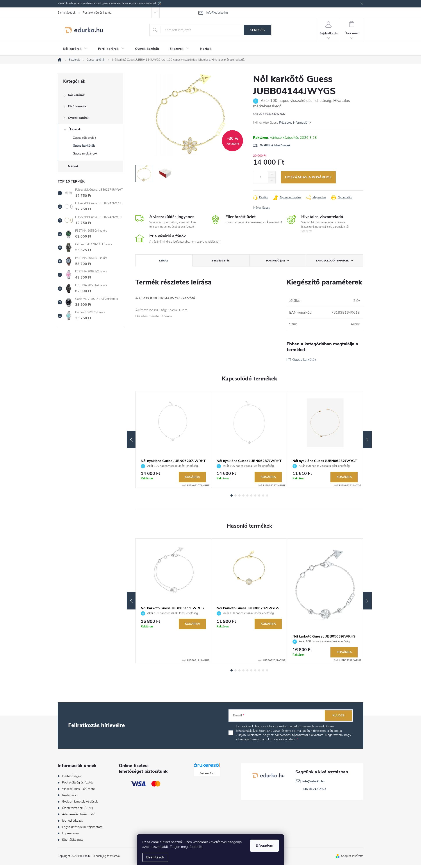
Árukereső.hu (207, 773)
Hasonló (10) (275, 260)
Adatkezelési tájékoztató (78, 814)
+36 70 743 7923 (314, 789)
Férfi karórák (77, 106)
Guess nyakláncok (85, 153)
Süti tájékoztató (73, 840)
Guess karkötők (84, 146)
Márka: (261, 208)
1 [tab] (231, 495)
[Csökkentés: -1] (271, 180)
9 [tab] (263, 495)
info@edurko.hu (313, 781)
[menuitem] (75, 49)
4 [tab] (243, 495)
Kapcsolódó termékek (332, 260)
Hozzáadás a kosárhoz (308, 177)
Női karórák (76, 95)
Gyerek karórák (78, 118)
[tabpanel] (173, 439)
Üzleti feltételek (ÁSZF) (77, 808)
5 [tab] (247, 495)
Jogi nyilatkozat (72, 821)
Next (367, 439)
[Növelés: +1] (271, 174)
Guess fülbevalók (84, 138)
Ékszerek (74, 129)
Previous (131, 439)
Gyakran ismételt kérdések (80, 801)
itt (200, 846)
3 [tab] (239, 495)
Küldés (338, 715)
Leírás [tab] (163, 260)
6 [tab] (251, 495)
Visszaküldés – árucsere (78, 789)
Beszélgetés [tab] (221, 260)
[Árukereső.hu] (207, 766)
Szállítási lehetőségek (275, 145)
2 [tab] (235, 495)
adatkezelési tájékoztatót (291, 735)
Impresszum (70, 833)
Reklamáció (70, 795)
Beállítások (155, 857)
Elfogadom (264, 845)
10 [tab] (267, 495)
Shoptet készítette (352, 856)
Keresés (257, 30)
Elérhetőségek (66, 13)
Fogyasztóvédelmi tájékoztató (82, 827)
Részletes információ (293, 123)
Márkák (73, 166)
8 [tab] (259, 495)
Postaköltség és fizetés (97, 13)
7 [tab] (255, 495)
